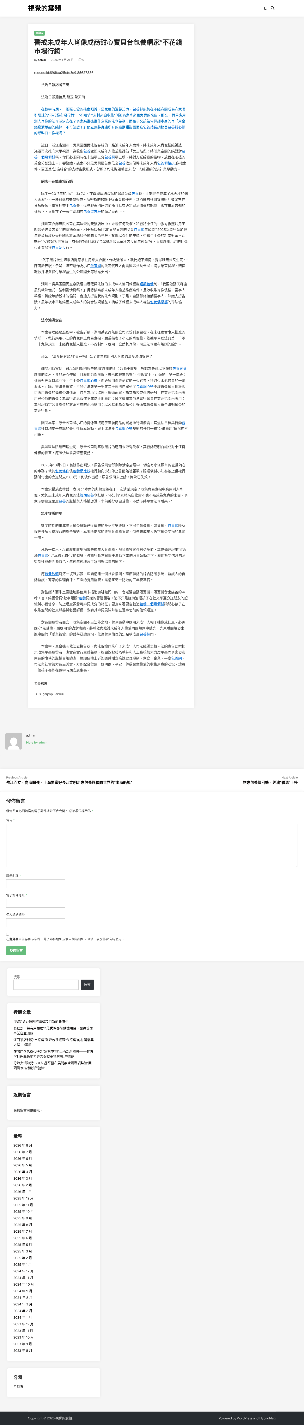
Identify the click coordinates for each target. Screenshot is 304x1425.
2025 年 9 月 (22, 1218)
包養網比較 (81, 471)
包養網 (109, 157)
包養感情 (179, 369)
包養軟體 (52, 574)
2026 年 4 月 (22, 1172)
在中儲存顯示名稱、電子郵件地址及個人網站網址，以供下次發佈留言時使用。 (65, 939)
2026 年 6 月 (22, 1159)
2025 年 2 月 (22, 1258)
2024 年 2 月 (22, 1311)
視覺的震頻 (44, 8)
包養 (136, 109)
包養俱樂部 (159, 302)
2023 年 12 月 (23, 1324)
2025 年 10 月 (23, 1212)
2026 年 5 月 (22, 1165)
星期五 (39, 33)
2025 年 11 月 (23, 1205)
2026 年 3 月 (22, 1178)
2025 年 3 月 (22, 1251)
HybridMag (267, 1418)
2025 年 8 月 (22, 1225)
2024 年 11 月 (23, 1278)
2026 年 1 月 (22, 1192)
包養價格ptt (166, 163)
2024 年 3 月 (22, 1304)
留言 (10, 820)
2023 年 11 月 (23, 1331)
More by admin (36, 742)
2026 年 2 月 (22, 1185)
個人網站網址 (15, 914)
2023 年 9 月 (22, 1344)
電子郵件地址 (17, 895)
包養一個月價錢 (152, 604)
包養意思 (40, 683)
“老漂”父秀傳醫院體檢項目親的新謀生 (40, 1022)
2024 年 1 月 (22, 1317)
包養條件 (62, 471)
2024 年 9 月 (22, 1291)
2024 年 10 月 (23, 1284)
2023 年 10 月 (23, 1337)
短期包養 (147, 284)
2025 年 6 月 (22, 1238)
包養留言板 (92, 212)
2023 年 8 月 (22, 1351)
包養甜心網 (176, 127)
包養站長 (150, 127)
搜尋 (16, 977)
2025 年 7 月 (22, 1231)
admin (42, 60)
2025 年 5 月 (22, 1245)
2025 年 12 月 (23, 1198)
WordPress (244, 1418)
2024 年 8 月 (22, 1298)
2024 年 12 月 (23, 1271)
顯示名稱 (13, 876)
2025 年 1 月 (22, 1265)
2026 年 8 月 (22, 1145)
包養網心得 (88, 381)
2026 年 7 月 (22, 1152)
